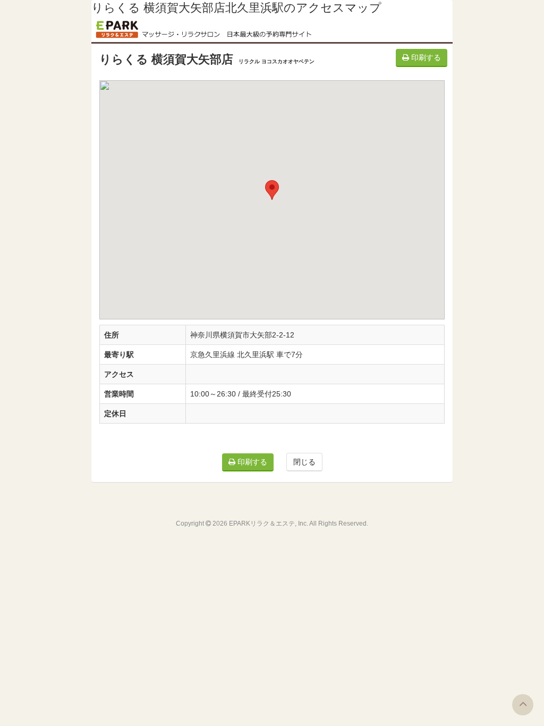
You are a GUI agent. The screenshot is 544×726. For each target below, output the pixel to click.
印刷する (425, 57)
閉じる (304, 462)
